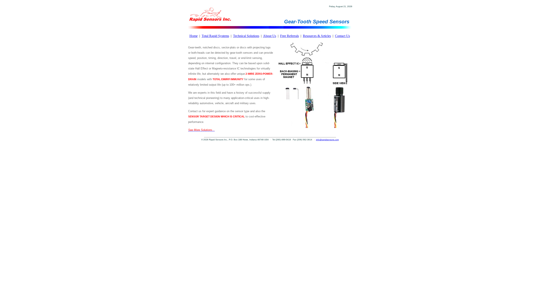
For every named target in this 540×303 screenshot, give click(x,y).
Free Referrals (289, 36)
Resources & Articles (317, 36)
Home (193, 36)
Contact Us (342, 36)
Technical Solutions (246, 36)
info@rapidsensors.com (327, 139)
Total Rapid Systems (215, 36)
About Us (269, 36)
